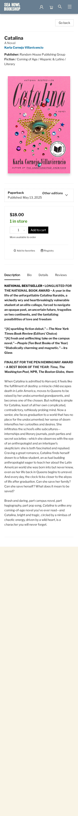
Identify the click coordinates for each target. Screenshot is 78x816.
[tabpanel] (39, 410)
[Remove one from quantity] (12, 230)
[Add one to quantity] (24, 230)
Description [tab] (12, 275)
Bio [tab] (29, 275)
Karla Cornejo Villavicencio (23, 47)
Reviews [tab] (61, 275)
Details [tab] (43, 275)
